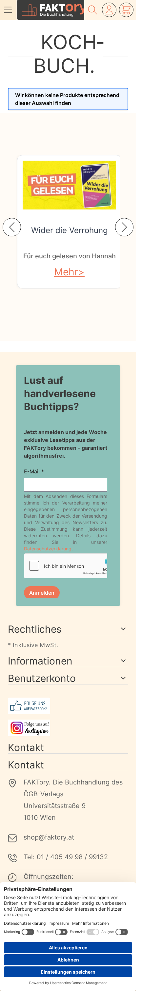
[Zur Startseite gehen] (50, 10)
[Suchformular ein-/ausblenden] (92, 10)
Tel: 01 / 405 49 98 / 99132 (66, 857)
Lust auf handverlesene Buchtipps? (60, 393)
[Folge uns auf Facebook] (68, 706)
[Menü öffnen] (8, 10)
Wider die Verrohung (69, 230)
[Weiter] (124, 227)
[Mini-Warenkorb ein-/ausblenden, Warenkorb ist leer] (126, 10)
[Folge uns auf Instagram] (68, 728)
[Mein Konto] (109, 10)
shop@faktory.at (49, 837)
